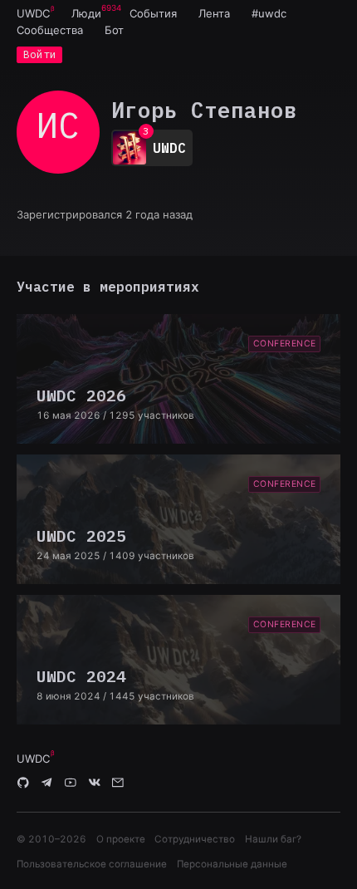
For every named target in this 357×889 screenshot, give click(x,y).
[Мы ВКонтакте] (94, 783)
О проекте (120, 839)
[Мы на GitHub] (23, 783)
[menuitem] (33, 13)
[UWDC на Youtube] (70, 783)
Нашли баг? (273, 839)
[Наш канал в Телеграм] (47, 783)
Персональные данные (232, 864)
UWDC (33, 13)
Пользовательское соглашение (92, 864)
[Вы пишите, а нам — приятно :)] (118, 783)
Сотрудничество (194, 839)
